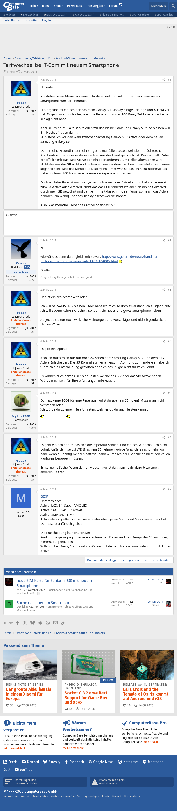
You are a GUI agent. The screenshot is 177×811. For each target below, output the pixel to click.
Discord (33, 762)
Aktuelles (10, 20)
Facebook (76, 762)
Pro (27, 267)
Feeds (12, 762)
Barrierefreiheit (111, 796)
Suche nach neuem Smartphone (45, 602)
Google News (103, 762)
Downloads (74, 6)
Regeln (46, 20)
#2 (169, 240)
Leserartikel (30, 20)
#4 (169, 341)
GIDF (44, 496)
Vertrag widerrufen (63, 796)
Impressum (10, 796)
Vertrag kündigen (88, 796)
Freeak (11, 72)
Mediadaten (40, 796)
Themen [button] (57, 6)
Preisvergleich (95, 6)
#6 (169, 437)
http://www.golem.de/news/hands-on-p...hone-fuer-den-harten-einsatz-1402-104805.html (99, 258)
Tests (45, 6)
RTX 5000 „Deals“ (56, 14)
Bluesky (54, 762)
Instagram (131, 762)
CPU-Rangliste (165, 14)
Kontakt (25, 796)
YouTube (26, 770)
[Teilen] (163, 79)
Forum (113, 6)
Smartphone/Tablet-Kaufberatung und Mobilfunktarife (54, 591)
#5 (169, 393)
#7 (169, 489)
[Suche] (173, 6)
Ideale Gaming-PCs (113, 14)
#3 (169, 289)
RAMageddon (31, 14)
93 (11, 705)
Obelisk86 (22, 607)
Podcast (10, 14)
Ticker (34, 6)
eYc (19, 590)
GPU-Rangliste (140, 14)
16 (128, 705)
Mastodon (155, 762)
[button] (19, 20)
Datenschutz (132, 796)
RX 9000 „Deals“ (84, 14)
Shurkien (157, 605)
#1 (169, 80)
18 (70, 709)
